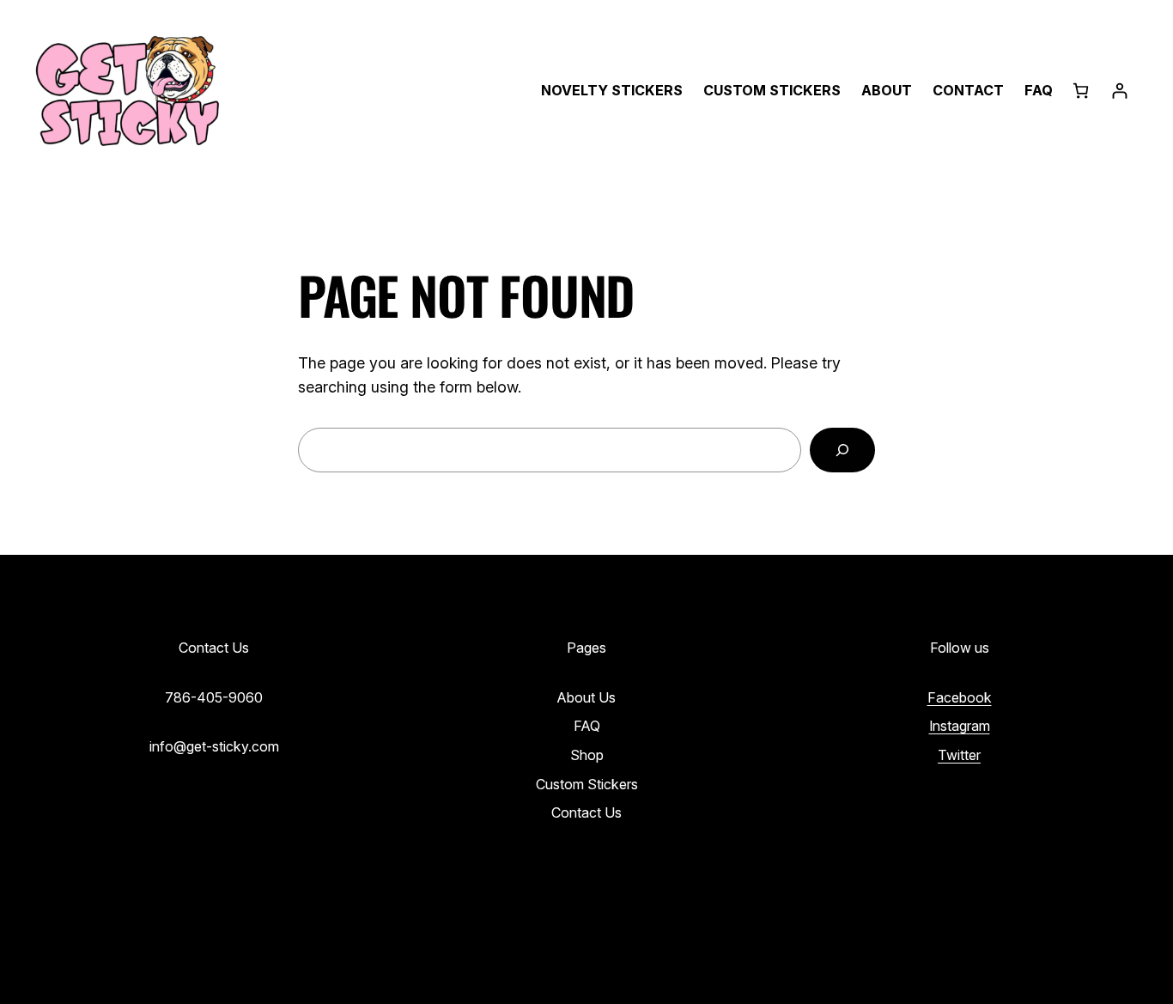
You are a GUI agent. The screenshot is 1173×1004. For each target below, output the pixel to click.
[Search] (842, 450)
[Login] (1119, 90)
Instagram (959, 725)
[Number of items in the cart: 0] (1080, 90)
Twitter (959, 755)
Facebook (959, 697)
